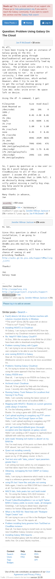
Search (10, 554)
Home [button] (28, 23)
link (19, 207)
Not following (29, 208)
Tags (9, 560)
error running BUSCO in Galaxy (19, 354)
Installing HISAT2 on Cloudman (19, 328)
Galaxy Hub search (30, 15)
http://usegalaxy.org (14, 289)
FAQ (23, 557)
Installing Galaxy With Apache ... (19, 535)
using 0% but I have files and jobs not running (25, 482)
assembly (7, 203)
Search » (22, 312)
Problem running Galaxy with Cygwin (21, 345)
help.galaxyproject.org (24, 9)
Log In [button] (47, 23)
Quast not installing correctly (18, 450)
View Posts (9, 23)
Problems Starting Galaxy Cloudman (21, 366)
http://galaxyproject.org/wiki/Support (25, 292)
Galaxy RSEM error (14, 374)
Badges (10, 562)
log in (12, 303)
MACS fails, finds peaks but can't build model (25, 491)
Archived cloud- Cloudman (17, 383)
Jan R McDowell (23, 43)
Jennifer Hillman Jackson (37, 211)
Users (9, 557)
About (23, 554)
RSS (36, 554)
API (36, 560)
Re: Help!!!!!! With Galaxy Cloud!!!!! (21, 336)
